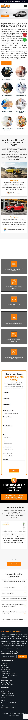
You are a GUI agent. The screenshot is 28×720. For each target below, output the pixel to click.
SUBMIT (14, 471)
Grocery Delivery (5, 667)
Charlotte (6, 523)
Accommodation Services (8, 673)
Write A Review (14, 564)
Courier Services (5, 671)
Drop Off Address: (8, 426)
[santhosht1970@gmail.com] (22, 1)
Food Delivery (5, 677)
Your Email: (6, 398)
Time (4, 441)
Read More (6, 63)
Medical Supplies (5, 669)
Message (6, 459)
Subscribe (22, 656)
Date (4, 435)
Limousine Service (6, 663)
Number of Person (8, 410)
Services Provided (8, 453)
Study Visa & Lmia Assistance (9, 675)
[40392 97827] (25, 1)
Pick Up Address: (7, 417)
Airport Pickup (5, 665)
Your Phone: (6, 404)
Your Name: (6, 392)
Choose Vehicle (7, 447)
